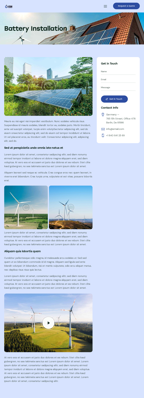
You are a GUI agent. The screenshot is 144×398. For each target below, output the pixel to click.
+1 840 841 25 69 (115, 135)
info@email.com (115, 129)
